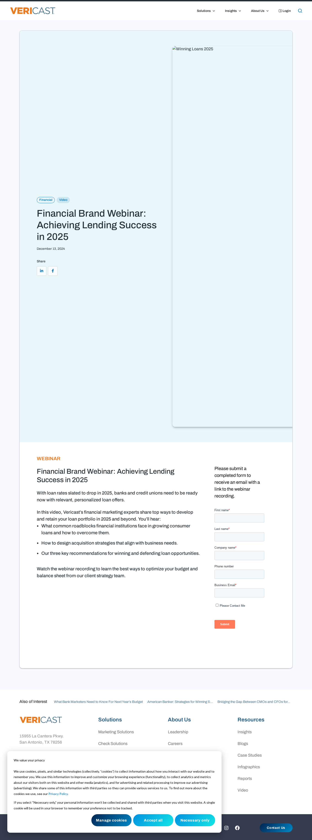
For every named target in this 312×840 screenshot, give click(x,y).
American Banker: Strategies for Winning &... (180, 702)
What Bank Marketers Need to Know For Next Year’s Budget (98, 702)
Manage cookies (111, 820)
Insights (231, 11)
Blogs (243, 743)
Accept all (153, 820)
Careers (175, 743)
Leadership (178, 732)
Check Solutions (112, 743)
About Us (257, 11)
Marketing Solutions (116, 732)
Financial (45, 200)
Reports (245, 778)
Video (63, 200)
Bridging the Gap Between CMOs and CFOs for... (253, 702)
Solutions (204, 11)
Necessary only (195, 820)
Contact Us (276, 827)
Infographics (249, 767)
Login (286, 11)
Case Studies (250, 755)
